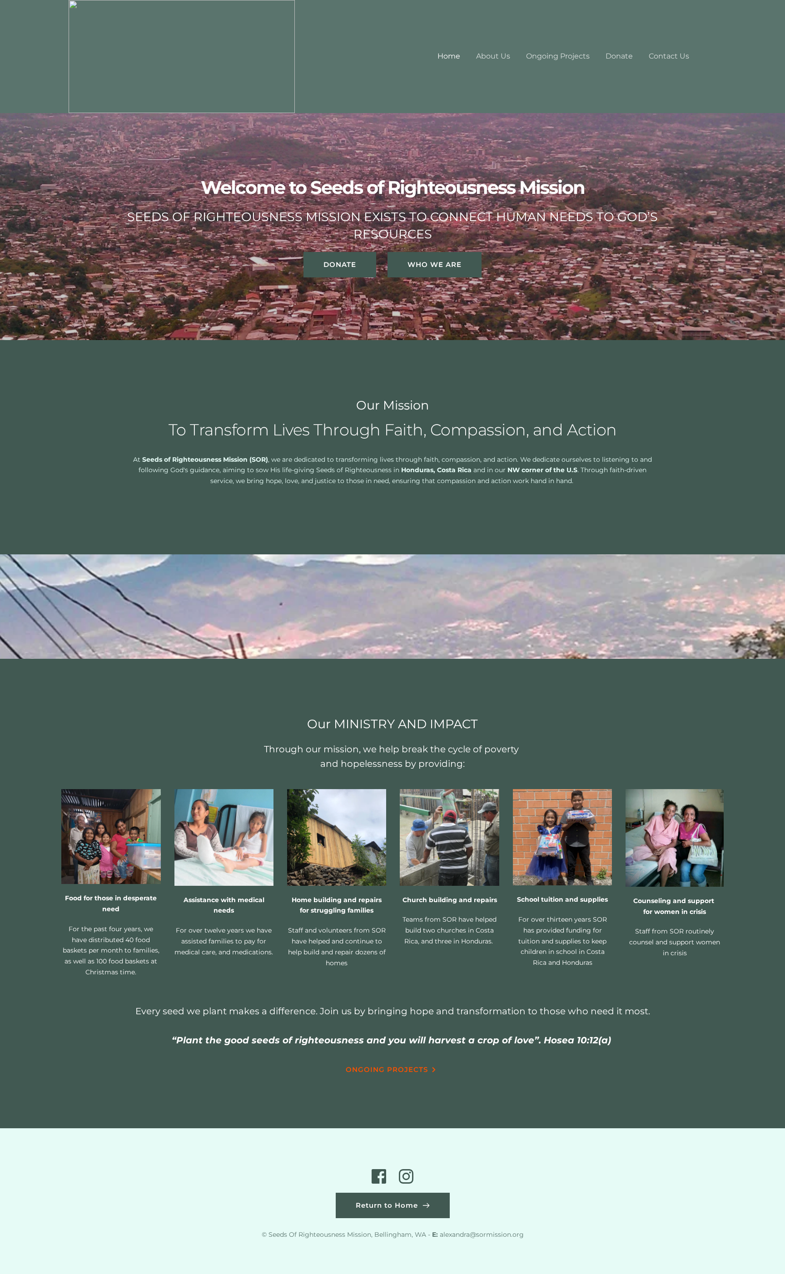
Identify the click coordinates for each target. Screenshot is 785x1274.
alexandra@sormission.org (482, 1234)
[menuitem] (448, 56)
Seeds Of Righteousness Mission (319, 1234)
